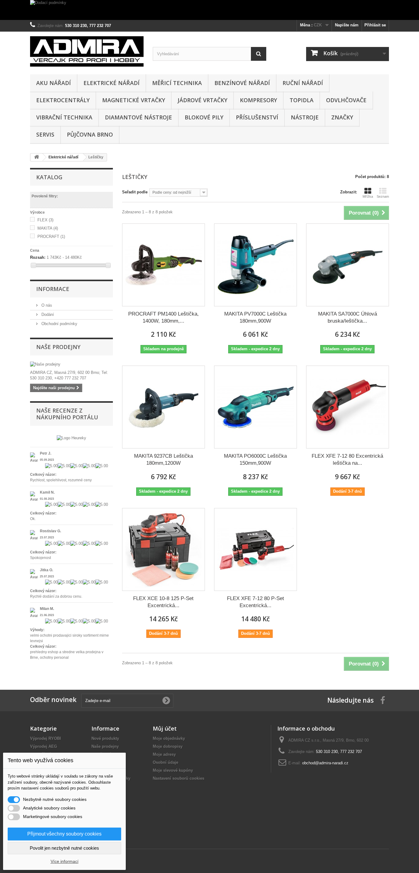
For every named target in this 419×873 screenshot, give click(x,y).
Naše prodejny (58, 347)
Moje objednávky (169, 738)
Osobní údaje (165, 762)
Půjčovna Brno (90, 134)
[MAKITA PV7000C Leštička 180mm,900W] (255, 265)
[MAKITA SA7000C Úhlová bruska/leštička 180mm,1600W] (347, 265)
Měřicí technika (177, 83)
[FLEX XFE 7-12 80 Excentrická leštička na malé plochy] (347, 407)
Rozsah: (37, 257)
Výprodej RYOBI (45, 738)
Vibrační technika (64, 117)
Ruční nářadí (303, 83)
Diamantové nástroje (138, 117)
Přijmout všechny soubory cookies (64, 833)
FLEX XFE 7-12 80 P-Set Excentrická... (255, 602)
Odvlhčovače (346, 100)
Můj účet (165, 728)
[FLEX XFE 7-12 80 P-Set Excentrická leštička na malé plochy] (255, 549)
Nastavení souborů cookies (178, 778)
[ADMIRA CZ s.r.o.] (87, 51)
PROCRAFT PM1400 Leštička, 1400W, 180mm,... (163, 317)
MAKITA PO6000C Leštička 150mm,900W (255, 459)
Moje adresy (164, 754)
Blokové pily (204, 117)
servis (45, 134)
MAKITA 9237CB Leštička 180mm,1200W (163, 459)
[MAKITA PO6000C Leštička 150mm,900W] (255, 407)
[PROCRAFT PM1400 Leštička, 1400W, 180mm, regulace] (163, 265)
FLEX (45, 220)
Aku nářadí (53, 83)
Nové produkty (105, 738)
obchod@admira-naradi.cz (325, 763)
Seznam (383, 196)
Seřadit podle (135, 192)
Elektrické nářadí (111, 83)
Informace (52, 289)
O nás (46, 305)
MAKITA (47, 228)
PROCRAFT (51, 236)
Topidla (301, 100)
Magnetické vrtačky (133, 100)
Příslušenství (257, 117)
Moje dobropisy (168, 746)
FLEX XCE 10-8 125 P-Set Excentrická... (163, 602)
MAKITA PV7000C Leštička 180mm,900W (255, 317)
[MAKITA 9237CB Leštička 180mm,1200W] (163, 407)
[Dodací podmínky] (209, 10)
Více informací (65, 861)
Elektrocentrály (63, 100)
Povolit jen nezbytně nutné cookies (64, 848)
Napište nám (347, 25)
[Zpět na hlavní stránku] (36, 157)
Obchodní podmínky (58, 323)
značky (342, 117)
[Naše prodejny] (71, 364)
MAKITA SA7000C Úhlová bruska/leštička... (347, 317)
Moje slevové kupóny (173, 770)
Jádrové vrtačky (202, 100)
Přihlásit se (375, 25)
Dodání (47, 314)
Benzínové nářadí (242, 83)
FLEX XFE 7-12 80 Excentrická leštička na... (347, 459)
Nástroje (305, 117)
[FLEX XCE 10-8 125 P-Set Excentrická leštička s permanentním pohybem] (163, 549)
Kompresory (258, 100)
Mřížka (368, 196)
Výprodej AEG (43, 746)
